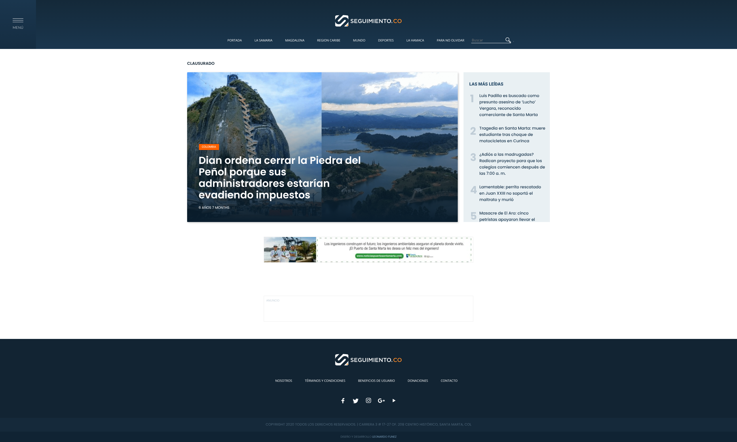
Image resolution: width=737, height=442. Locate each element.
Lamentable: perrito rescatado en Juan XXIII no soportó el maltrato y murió (510, 193)
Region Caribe (329, 40)
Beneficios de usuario (376, 381)
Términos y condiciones (325, 381)
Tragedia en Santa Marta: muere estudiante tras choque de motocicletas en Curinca (512, 134)
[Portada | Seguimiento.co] (369, 20)
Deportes (386, 40)
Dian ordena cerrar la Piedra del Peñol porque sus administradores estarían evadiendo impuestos (280, 177)
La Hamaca (415, 40)
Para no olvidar (450, 40)
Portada (234, 40)
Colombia (209, 147)
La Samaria (263, 40)
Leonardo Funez (384, 437)
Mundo (359, 40)
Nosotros (283, 381)
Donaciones (418, 381)
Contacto (449, 381)
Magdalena (294, 40)
